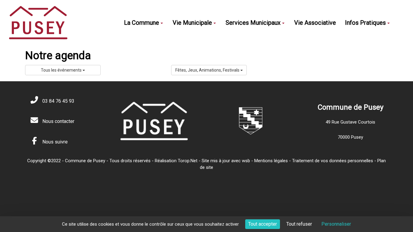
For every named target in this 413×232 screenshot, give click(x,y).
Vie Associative (315, 22)
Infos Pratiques (365, 22)
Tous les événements (62, 70)
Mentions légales (271, 160)
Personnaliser (336, 224)
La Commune (141, 22)
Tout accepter (262, 224)
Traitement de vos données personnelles (332, 160)
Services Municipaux (253, 22)
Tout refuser (299, 224)
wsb (246, 160)
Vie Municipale (192, 22)
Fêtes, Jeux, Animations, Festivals (207, 70)
